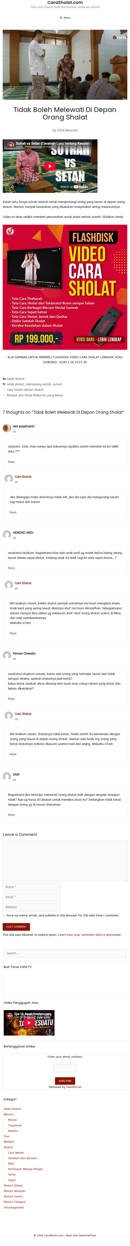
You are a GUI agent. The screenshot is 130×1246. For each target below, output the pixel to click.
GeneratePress (87, 1235)
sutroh (57, 384)
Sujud (12, 1180)
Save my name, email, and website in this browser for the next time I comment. (62, 915)
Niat (11, 1163)
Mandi (12, 1120)
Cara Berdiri (16, 1152)
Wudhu (13, 1130)
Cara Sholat (23, 477)
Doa (6, 1136)
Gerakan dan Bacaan (22, 1158)
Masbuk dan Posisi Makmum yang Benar (35, 395)
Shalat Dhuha (13, 1185)
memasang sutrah (38, 384)
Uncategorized (14, 1207)
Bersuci (8, 1114)
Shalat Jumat (13, 1196)
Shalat (8, 1147)
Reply (11, 461)
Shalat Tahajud (14, 1202)
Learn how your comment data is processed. (89, 935)
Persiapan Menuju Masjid (25, 1169)
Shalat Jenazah (14, 1191)
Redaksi (9, 1141)
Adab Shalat (16, 379)
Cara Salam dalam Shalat (25, 390)
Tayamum (15, 1125)
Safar (12, 1174)
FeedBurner (74, 1087)
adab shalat (15, 384)
